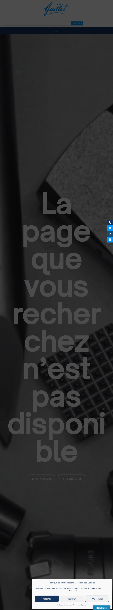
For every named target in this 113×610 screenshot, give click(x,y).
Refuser (72, 598)
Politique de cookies (64, 605)
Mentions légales (79, 605)
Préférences (97, 598)
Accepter (47, 598)
